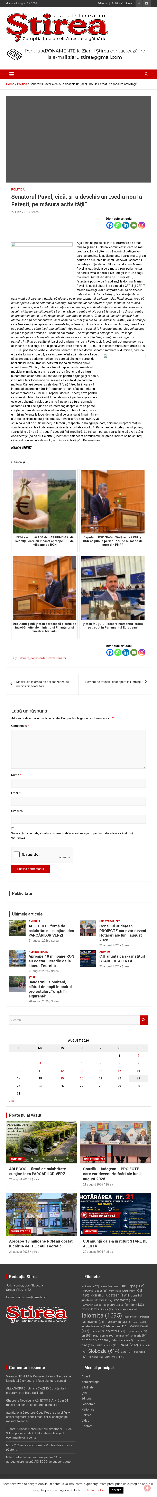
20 (81, 1078)
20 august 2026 (109, 966)
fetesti (90, 1309)
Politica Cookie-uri (122, 3)
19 (62, 1078)
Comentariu (20, 726)
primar (122, 1335)
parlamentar (38, 658)
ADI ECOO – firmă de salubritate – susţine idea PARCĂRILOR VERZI (51, 931)
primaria (139, 1335)
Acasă (86, 1376)
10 (18, 1071)
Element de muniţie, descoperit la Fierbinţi (113, 682)
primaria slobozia (99, 1340)
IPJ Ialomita (116, 1321)
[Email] (133, 225)
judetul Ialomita (96, 1326)
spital (126, 1351)
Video (85, 1420)
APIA (87, 1290)
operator (115, 1331)
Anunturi (35, 921)
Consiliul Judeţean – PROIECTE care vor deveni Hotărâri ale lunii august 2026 (122, 933)
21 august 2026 (39, 940)
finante (107, 1309)
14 (100, 1071)
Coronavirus (91, 1305)
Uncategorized (109, 921)
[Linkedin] (125, 225)
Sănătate (88, 1387)
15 (119, 1071)
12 (62, 1071)
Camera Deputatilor (122, 1291)
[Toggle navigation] (11, 74)
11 (40, 1071)
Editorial (102, 3)
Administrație (38, 951)
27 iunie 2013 (19, 212)
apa (137, 1286)
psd (88, 1345)
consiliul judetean (110, 1295)
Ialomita (24, 658)
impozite (131, 1316)
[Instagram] (141, 225)
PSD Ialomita (107, 1345)
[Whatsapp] (117, 225)
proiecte (141, 1340)
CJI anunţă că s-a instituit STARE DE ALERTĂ (122, 958)
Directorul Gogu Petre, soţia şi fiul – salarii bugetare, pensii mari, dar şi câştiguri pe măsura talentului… (38, 1417)
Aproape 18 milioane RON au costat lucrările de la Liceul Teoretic (51, 961)
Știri (32, 977)
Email (16, 793)
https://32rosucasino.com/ (24, 1445)
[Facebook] (109, 225)
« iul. (12, 1101)
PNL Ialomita (103, 1335)
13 (81, 1071)
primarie (126, 1340)
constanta (125, 1300)
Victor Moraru (114, 1357)
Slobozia (103, 1351)
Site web (17, 811)
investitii (95, 1321)
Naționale (88, 1409)
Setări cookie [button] (95, 1490)
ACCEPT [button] (116, 1490)
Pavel (51, 658)
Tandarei (95, 1356)
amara (106, 1286)
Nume (16, 775)
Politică (18, 189)
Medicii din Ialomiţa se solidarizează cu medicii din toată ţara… (42, 684)
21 (100, 1078)
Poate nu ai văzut (25, 1115)
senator (61, 658)
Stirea (35, 212)
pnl (86, 1335)
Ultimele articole (27, 914)
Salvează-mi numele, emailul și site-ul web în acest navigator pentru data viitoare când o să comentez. (72, 835)
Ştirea (55, 940)
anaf (121, 1286)
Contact (87, 1426)
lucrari (120, 1326)
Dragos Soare (113, 1305)
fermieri (134, 1305)
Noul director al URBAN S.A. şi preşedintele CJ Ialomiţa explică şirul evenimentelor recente (39, 1433)
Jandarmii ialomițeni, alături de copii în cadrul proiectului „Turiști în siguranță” (50, 989)
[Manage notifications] (147, 1488)
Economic (88, 1404)
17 (18, 1078)
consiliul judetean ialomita (112, 1298)
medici (97, 1331)
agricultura (90, 1286)
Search (144, 1020)
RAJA (128, 1345)
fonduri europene (126, 1309)
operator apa (137, 1331)
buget (101, 1290)
